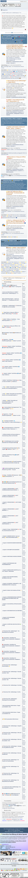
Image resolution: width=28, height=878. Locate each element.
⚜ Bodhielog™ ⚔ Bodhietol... (6, 215)
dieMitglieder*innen (18, 117)
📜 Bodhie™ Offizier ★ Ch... (6, 237)
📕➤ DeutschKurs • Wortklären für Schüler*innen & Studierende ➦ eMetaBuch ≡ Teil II (11, 657)
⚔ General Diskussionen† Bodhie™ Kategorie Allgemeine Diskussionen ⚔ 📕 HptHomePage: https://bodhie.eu (16, 50)
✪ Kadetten (22, 824)
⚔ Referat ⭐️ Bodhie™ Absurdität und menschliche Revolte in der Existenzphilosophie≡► (9, 406)
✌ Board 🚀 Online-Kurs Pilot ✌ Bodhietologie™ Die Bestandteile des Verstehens (15, 197)
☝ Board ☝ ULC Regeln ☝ (12, 241)
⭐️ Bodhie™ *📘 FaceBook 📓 (10, 271)
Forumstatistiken (7, 804)
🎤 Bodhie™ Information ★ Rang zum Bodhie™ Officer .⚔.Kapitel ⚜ (15, 131)
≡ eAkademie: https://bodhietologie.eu (13, 62)
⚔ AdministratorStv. (16, 824)
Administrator (8, 823)
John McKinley (21, 820)
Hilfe (4, 833)
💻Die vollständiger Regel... (6, 70)
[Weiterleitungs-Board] (3, 93)
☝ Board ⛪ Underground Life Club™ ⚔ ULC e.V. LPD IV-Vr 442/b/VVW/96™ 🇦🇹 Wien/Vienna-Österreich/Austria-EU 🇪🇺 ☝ (16, 226)
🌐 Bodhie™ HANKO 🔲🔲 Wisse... (7, 179)
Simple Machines (17, 834)
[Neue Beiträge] (3, 58)
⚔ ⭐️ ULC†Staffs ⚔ (22, 267)
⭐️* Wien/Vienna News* (14, 270)
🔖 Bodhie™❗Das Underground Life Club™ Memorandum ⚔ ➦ (15, 104)
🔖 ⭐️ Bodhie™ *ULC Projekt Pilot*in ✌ (8, 269)
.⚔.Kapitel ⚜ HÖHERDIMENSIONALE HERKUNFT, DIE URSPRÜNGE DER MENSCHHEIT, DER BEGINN (12, 602)
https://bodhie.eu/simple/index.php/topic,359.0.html (12, 47)
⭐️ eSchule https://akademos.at (13, 266)
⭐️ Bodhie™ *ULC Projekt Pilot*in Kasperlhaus (10, 273)
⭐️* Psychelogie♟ (22, 273)
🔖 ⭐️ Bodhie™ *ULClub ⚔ (16, 277)
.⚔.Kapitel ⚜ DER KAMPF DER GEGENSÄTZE (10, 553)
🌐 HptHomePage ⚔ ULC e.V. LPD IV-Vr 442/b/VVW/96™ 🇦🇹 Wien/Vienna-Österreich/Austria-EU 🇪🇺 (13, 77)
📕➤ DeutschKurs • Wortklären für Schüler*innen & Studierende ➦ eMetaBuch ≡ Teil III (11, 650)
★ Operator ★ (12, 67)
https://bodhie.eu (4, 249)
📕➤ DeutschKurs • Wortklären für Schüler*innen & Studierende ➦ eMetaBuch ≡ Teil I (11, 663)
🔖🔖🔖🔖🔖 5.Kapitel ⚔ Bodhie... (7, 153)
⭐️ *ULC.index (19, 269)
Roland (13, 821)
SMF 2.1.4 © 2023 (11, 834)
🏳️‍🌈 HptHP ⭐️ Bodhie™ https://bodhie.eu (16, 251)
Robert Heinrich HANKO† (11, 808)
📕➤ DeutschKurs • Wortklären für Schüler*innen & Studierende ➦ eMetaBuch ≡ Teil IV (11, 643)
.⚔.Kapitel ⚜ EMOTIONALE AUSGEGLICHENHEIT (11, 560)
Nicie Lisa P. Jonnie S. (19, 821)
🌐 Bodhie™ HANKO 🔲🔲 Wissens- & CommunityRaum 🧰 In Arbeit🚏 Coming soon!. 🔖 (11, 291)
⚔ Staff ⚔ (4, 823)
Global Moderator (13, 116)
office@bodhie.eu (14, 867)
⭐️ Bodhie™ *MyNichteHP (21, 271)
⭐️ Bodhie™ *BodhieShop (15, 275)
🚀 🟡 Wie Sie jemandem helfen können (10, 723)
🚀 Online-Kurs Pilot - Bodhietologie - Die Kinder (12, 689)
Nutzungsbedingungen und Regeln (12, 833)
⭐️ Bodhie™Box (16, 267)
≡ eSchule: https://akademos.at (13, 63)
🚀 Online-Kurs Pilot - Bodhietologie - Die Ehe (11, 696)
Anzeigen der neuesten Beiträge (8, 812)
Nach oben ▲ (22, 833)
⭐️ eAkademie (22, 266)
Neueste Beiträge (7, 285)
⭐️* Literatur (22, 270)
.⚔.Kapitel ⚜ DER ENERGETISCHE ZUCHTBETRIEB (12, 614)
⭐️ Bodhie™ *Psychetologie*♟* (7, 274)
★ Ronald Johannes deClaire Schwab (18, 101)
